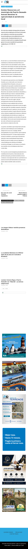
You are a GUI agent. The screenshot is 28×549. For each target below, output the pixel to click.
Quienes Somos (8, 532)
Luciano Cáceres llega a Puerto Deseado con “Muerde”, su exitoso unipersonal (12, 281)
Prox (7, 288)
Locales (3, 6)
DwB (22, 545)
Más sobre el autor (19, 200)
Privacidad (18, 532)
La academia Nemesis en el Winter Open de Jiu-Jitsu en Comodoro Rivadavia (12, 254)
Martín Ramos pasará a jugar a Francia (22, 194)
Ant (3, 288)
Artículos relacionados (7, 200)
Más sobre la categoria (7, 202)
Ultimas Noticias (9, 6)
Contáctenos (14, 534)
